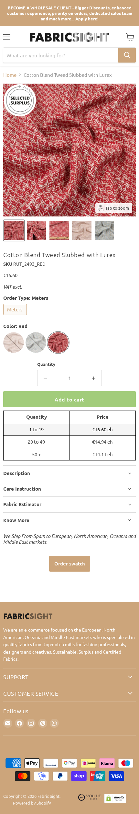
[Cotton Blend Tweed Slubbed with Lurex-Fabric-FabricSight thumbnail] (14, 230)
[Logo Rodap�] (89, 800)
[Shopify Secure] (115, 800)
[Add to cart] (69, 564)
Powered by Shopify (32, 803)
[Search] (127, 55)
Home (9, 74)
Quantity (46, 364)
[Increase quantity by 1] (94, 378)
